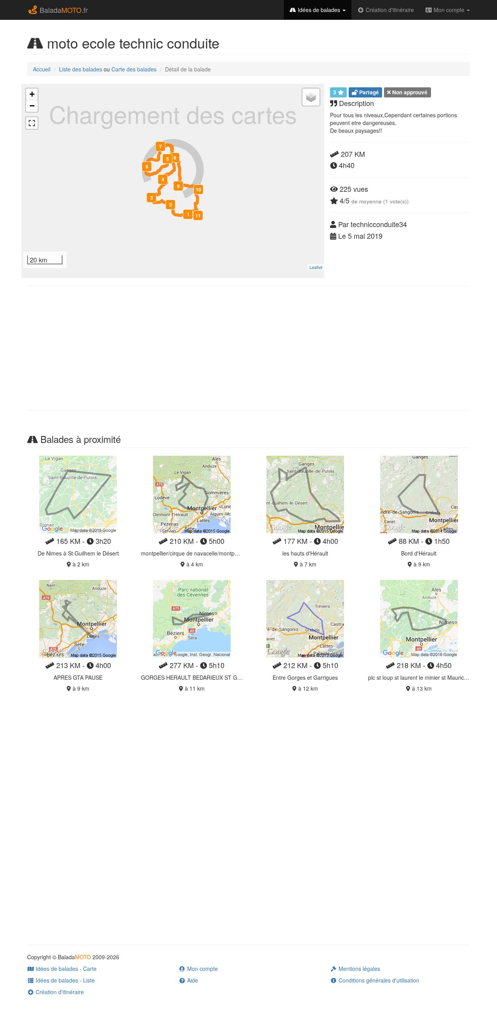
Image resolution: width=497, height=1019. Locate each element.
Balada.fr (63, 10)
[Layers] (311, 97)
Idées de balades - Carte (65, 968)
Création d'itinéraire (389, 10)
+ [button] (32, 94)
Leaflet (315, 267)
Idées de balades (319, 10)
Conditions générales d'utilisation (378, 980)
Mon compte (449, 10)
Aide (192, 980)
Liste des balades (80, 69)
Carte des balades (133, 69)
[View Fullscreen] (32, 123)
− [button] (32, 106)
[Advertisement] (248, 348)
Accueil (41, 69)
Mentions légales (358, 968)
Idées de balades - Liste (64, 980)
